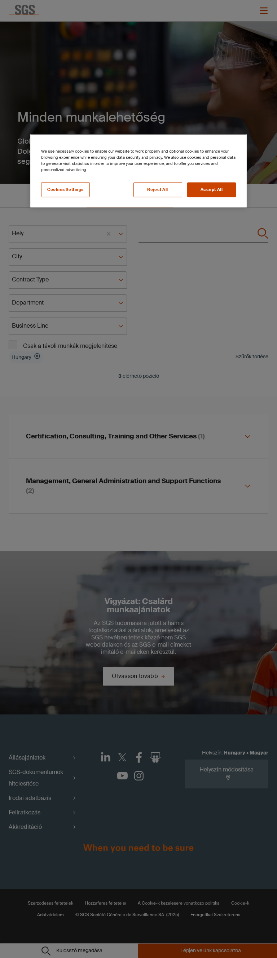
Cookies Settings (65, 189)
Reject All (157, 189)
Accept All (212, 189)
